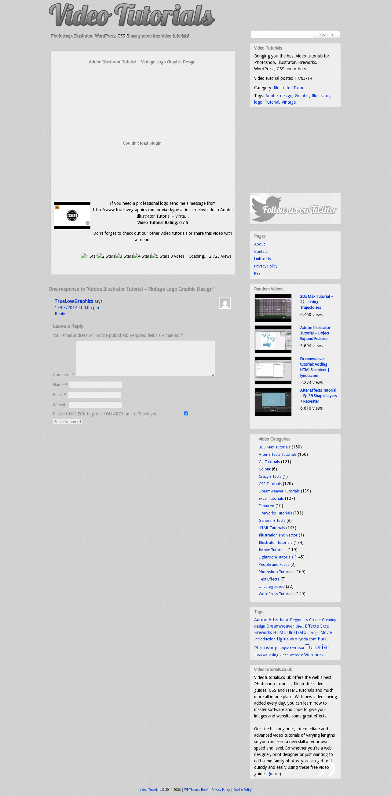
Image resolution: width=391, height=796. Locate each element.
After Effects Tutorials (278, 454)
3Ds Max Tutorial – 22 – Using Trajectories (316, 302)
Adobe (271, 95)
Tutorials (261, 655)
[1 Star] (89, 256)
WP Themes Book (196, 789)
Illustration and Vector (278, 535)
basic (284, 619)
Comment (64, 374)
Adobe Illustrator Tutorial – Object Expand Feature (315, 333)
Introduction (265, 639)
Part (322, 639)
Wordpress (314, 654)
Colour (265, 469)
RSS (257, 273)
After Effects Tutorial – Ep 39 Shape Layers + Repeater (318, 396)
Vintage (289, 102)
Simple (284, 648)
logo (258, 102)
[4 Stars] (142, 256)
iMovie (326, 632)
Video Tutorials (150, 789)
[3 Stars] (124, 256)
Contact (261, 251)
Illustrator (321, 95)
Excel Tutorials (271, 498)
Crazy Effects (270, 476)
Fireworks (263, 632)
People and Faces (274, 564)
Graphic (302, 95)
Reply (60, 313)
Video (284, 655)
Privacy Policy (265, 266)
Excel (325, 626)
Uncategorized (272, 586)
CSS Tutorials (270, 483)
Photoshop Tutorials (276, 571)
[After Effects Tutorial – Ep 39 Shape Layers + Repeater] (273, 414)
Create (315, 619)
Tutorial (272, 102)
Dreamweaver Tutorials (279, 491)
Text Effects (269, 579)
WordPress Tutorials (276, 593)
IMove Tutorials (272, 549)
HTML (279, 632)
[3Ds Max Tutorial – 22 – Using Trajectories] (273, 321)
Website (60, 404)
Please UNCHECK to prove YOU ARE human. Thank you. (106, 413)
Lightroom (287, 638)
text (293, 648)
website (296, 655)
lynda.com (307, 639)
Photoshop (265, 647)
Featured (266, 505)
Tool (301, 648)
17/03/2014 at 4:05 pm (77, 307)
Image (313, 633)
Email (59, 394)
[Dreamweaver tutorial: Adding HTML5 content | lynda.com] (273, 383)
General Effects (272, 520)
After (274, 619)
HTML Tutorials (272, 527)
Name (60, 384)
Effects (312, 626)
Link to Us (262, 258)
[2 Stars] (106, 256)
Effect (299, 626)
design (286, 95)
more (275, 773)
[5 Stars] (160, 256)
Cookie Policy (242, 789)
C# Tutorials (269, 461)
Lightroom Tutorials (276, 557)
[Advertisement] (142, 77)
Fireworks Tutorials (275, 513)
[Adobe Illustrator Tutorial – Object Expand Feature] (273, 352)
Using (273, 655)
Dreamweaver (280, 626)
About (259, 244)
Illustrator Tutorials (291, 87)
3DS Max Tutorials (275, 447)
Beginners (299, 619)
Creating (329, 620)
